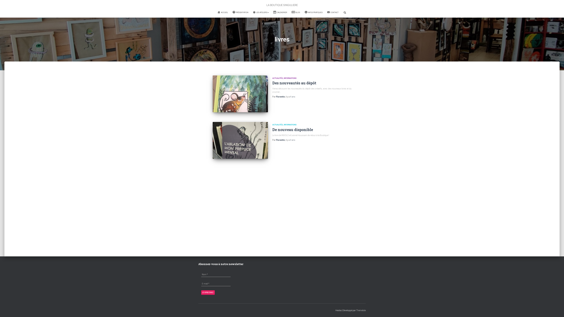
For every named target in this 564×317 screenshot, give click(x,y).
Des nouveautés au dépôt (294, 83)
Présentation (242, 12)
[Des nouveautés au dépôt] (240, 93)
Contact (334, 12)
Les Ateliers (261, 12)
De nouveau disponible (292, 129)
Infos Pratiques (315, 12)
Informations (290, 78)
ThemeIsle (361, 310)
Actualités (277, 78)
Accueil (224, 12)
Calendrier (282, 12)
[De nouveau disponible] (240, 140)
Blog (298, 12)
